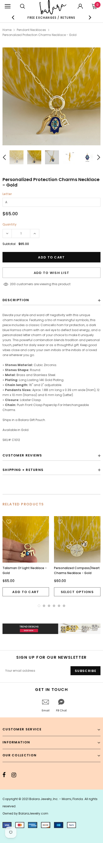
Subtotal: (9, 244)
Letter (7, 194)
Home (7, 30)
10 (11, 284)
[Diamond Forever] (51, 629)
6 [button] (64, 606)
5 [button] (59, 606)
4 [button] (54, 606)
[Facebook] (4, 775)
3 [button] (49, 606)
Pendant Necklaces (31, 30)
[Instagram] (14, 775)
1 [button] (39, 606)
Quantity (9, 224)
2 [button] (44, 606)
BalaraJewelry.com (33, 813)
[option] (52, 17)
